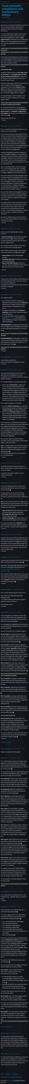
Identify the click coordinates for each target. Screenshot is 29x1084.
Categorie (7, 1074)
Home (2, 1074)
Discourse (10, 1080)
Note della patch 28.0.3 (6, 742)
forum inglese (11, 318)
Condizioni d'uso (5, 1077)
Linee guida (15, 1074)
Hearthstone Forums (5, 1)
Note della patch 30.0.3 (6, 1026)
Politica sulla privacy (16, 1077)
